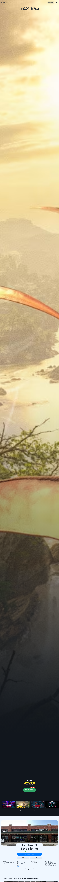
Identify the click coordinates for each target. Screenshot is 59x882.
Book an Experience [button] (29, 789)
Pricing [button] (22, 857)
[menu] (57, 2)
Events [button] (36, 857)
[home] (5, 2)
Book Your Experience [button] (29, 854)
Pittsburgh (51, 2)
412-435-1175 (19, 866)
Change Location (29, 869)
